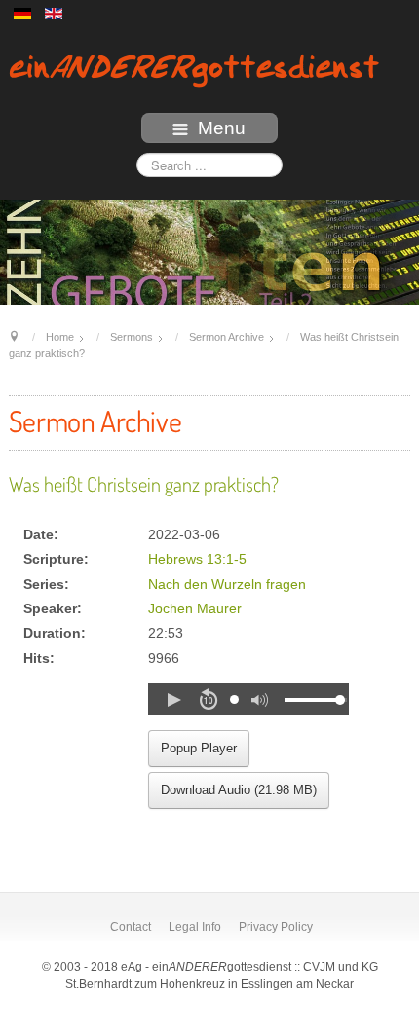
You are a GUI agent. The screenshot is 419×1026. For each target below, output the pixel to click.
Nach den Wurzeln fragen (227, 584)
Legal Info (195, 927)
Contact (130, 927)
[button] (173, 700)
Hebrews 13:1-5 (197, 559)
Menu (222, 128)
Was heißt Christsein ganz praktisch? (144, 483)
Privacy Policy (276, 927)
